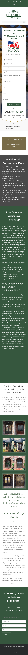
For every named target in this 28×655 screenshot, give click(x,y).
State (4, 93)
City (4, 87)
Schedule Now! (14, 104)
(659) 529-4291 (17, 112)
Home (7, 124)
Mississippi (9, 126)
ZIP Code (5, 99)
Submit (6, 634)
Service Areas (15, 124)
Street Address (7, 81)
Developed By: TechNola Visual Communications (14, 649)
